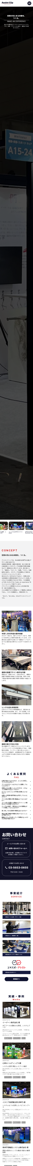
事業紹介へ (16, 979)
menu (29, 3)
